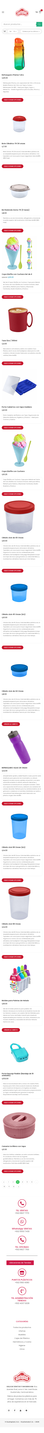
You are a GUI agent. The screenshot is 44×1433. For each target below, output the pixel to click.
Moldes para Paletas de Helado (15, 1000)
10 (4, 1186)
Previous (4, 1182)
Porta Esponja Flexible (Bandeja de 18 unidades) (17, 1074)
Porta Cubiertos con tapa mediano (17, 407)
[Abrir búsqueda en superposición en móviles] (22, 24)
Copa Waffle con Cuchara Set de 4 (17, 274)
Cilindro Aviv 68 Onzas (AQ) (13, 847)
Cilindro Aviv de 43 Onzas (12, 538)
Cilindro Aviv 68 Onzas (11, 924)
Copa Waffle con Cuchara (13, 471)
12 (13, 1186)
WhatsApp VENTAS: (22, 1228)
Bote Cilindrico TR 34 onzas (13, 143)
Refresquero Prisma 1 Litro (13, 75)
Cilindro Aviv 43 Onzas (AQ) (13, 614)
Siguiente (18, 1186)
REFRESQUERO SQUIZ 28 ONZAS (14, 768)
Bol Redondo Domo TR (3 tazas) (15, 210)
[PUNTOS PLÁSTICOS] (22, 1273)
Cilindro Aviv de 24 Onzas (12, 691)
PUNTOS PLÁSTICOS (22, 1279)
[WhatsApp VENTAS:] (22, 1221)
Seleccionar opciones (12, 100)
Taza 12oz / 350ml (9, 340)
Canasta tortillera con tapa (14, 1146)
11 (9, 1186)
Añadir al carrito (11, 724)
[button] (40, 12)
